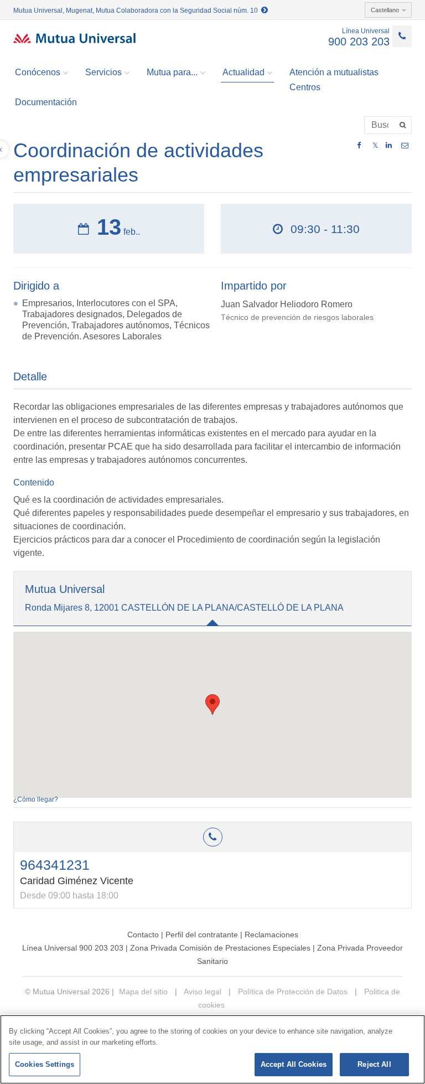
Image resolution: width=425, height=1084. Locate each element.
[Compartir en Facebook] (359, 145)
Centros (304, 87)
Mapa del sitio (143, 991)
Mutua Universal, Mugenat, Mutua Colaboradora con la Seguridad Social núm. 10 (137, 10)
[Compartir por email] (405, 145)
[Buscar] (404, 125)
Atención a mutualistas (334, 72)
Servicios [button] (103, 72)
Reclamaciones (271, 934)
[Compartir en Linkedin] (389, 145)
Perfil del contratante (201, 934)
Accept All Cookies (293, 1064)
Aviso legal (201, 991)
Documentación (46, 102)
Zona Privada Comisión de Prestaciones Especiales (220, 947)
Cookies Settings (44, 1064)
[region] (212, 1049)
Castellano (385, 10)
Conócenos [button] (37, 72)
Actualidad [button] (243, 72)
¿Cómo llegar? (35, 799)
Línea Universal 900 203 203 (72, 947)
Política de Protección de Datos (292, 991)
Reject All (374, 1064)
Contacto (143, 934)
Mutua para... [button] (172, 72)
